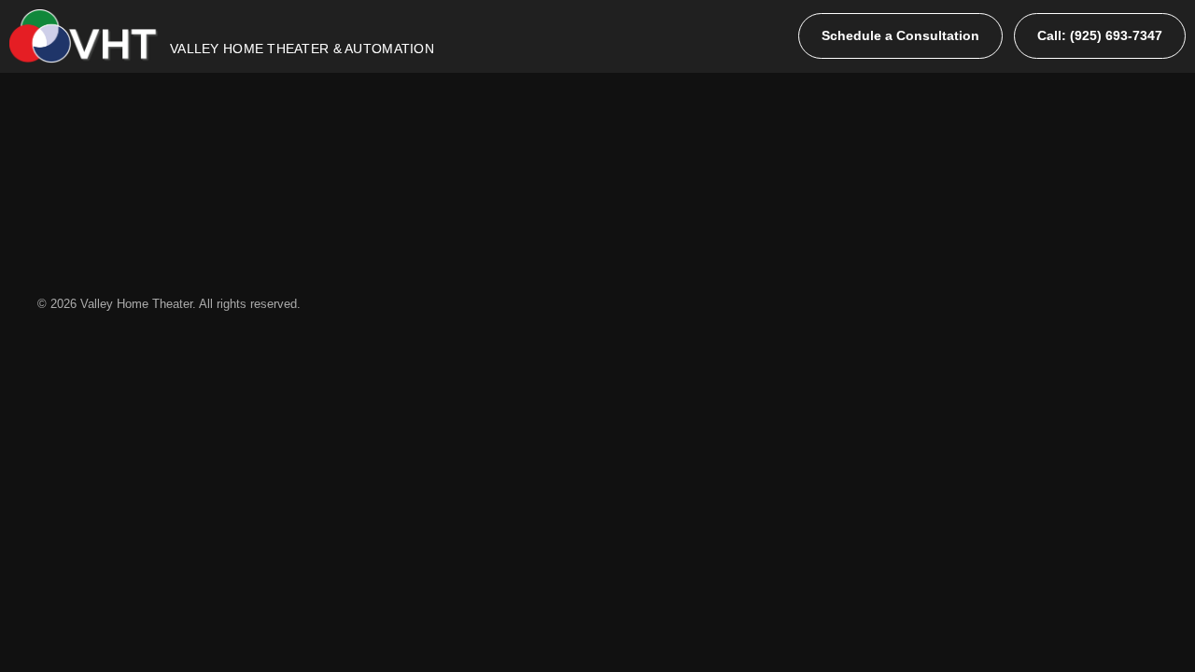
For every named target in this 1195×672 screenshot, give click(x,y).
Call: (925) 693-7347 (1099, 35)
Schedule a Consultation (900, 35)
